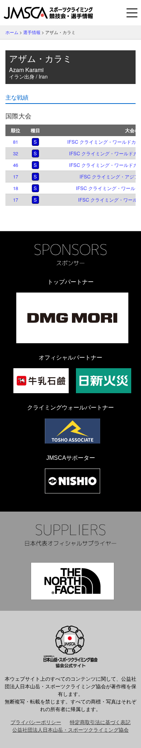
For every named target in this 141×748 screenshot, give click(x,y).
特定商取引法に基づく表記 (100, 722)
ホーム (11, 32)
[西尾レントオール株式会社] (72, 480)
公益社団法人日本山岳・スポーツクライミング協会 (70, 729)
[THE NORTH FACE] (72, 581)
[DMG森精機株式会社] (72, 318)
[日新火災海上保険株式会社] (103, 380)
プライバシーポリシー (35, 722)
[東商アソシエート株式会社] (72, 431)
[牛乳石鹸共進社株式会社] (41, 380)
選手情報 (31, 32)
